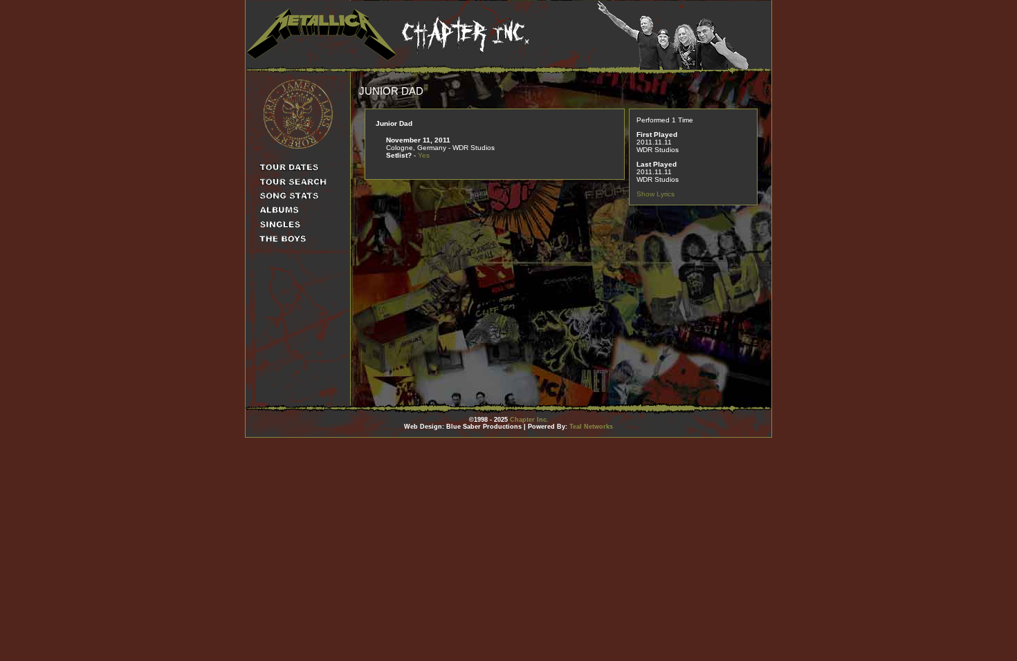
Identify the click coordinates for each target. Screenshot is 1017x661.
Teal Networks (591, 426)
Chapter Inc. (529, 419)
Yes (424, 155)
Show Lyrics (655, 194)
